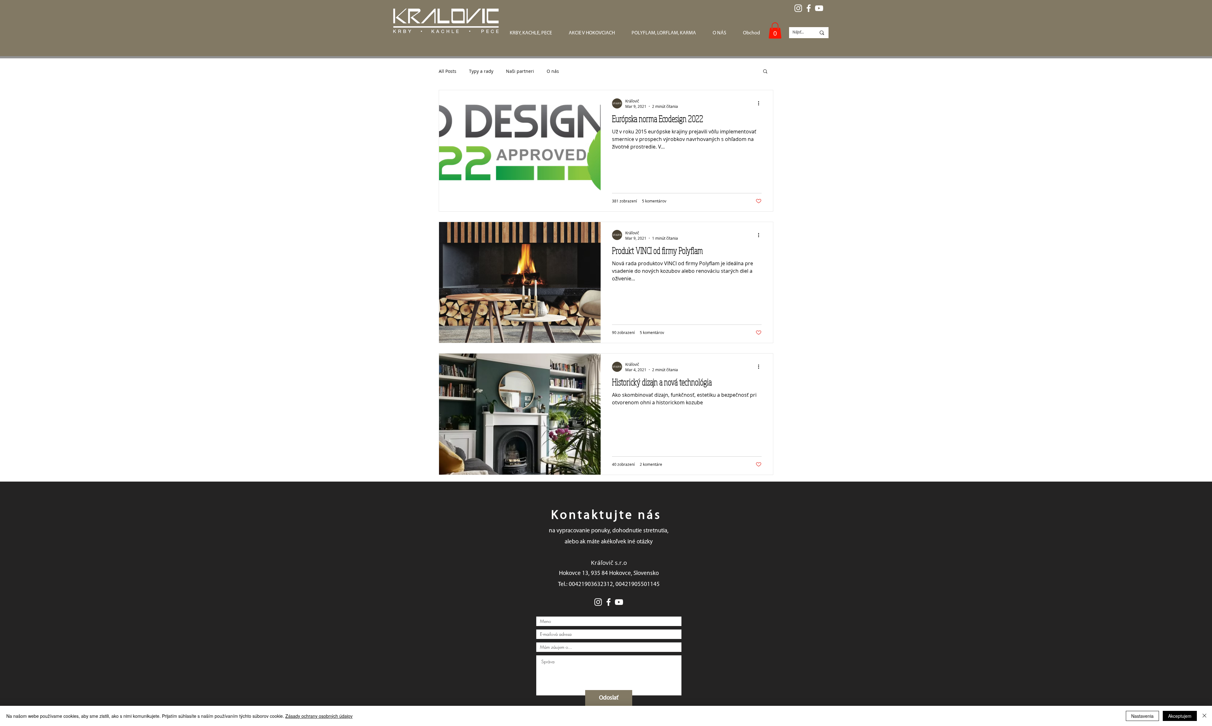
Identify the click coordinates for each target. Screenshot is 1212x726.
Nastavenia (1142, 716)
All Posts (447, 71)
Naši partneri (520, 71)
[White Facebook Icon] (809, 8)
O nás (553, 71)
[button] (775, 30)
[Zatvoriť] (1204, 716)
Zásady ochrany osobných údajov (319, 716)
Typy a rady (481, 71)
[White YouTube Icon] (819, 8)
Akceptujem (1179, 716)
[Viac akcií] (760, 103)
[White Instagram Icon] (798, 8)
